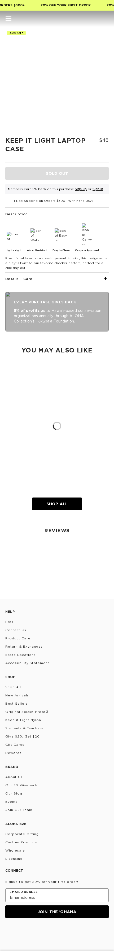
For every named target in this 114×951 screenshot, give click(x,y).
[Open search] (87, 18)
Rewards (13, 752)
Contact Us (15, 630)
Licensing (14, 858)
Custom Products (21, 842)
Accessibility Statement (27, 663)
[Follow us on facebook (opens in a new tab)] (34, 932)
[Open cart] (105, 18)
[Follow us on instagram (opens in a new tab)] (9, 932)
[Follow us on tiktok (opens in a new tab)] (21, 932)
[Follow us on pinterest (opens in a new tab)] (60, 932)
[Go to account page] (96, 18)
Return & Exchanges (24, 646)
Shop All (57, 503)
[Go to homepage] (57, 19)
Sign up (81, 189)
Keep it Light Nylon (23, 720)
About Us (14, 777)
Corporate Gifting (22, 834)
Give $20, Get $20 (22, 736)
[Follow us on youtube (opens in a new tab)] (47, 932)
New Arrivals (17, 695)
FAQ (9, 621)
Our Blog (13, 793)
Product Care (17, 638)
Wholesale (15, 850)
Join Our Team (18, 810)
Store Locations (20, 654)
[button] (8, 18)
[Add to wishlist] (102, 36)
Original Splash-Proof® (27, 711)
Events (11, 801)
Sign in (98, 189)
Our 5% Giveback (21, 785)
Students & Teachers (24, 728)
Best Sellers (16, 703)
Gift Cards (14, 744)
